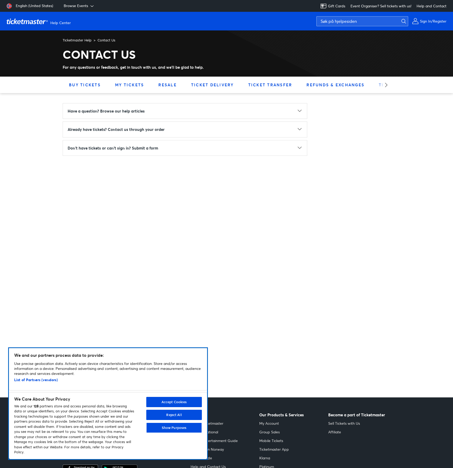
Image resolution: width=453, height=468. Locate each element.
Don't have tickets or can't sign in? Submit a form (113, 148)
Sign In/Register (433, 21)
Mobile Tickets (271, 440)
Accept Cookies (174, 402)
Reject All (174, 414)
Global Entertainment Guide (214, 440)
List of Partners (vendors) (36, 379)
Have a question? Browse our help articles (106, 111)
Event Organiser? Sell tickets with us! (380, 5)
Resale (167, 84)
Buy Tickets (85, 84)
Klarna (264, 457)
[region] (108, 404)
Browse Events (76, 5)
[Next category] (384, 85)
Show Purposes (174, 427)
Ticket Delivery (212, 84)
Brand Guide (201, 457)
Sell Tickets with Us (344, 423)
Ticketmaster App (274, 449)
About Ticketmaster (207, 423)
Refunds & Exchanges (335, 84)
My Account (269, 423)
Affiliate (334, 431)
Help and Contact (431, 5)
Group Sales (269, 431)
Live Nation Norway (207, 449)
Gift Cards (336, 5)
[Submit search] (402, 21)
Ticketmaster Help (77, 40)
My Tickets (129, 84)
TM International (204, 431)
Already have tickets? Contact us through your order (116, 129)
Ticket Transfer (270, 84)
